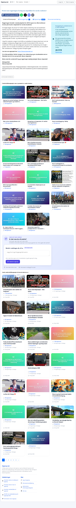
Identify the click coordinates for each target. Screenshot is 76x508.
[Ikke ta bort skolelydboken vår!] (13, 116)
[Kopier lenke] (32, 15)
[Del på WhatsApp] (21, 15)
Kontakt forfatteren (8, 77)
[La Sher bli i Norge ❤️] (13, 137)
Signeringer (39, 19)
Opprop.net (4, 2)
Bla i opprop (19, 2)
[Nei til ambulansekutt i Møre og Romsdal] (62, 95)
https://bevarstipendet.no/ (25, 51)
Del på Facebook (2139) (11, 15)
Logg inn (60, 2)
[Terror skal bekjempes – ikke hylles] (38, 95)
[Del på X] (25, 15)
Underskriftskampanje (9, 19)
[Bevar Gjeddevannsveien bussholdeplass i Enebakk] (38, 138)
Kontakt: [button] (26, 2)
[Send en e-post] (29, 15)
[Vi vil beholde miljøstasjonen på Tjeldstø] (38, 180)
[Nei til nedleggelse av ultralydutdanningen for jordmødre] (62, 159)
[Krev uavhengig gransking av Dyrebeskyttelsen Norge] (38, 159)
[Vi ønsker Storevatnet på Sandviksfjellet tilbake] (38, 201)
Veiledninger (6, 477)
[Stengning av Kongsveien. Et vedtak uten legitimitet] (38, 116)
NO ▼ (13, 2)
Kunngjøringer (25, 19)
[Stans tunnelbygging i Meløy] (62, 116)
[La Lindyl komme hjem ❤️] (62, 137)
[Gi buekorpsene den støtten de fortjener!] (62, 201)
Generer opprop (13, 261)
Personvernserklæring (54, 19)
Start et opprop (70, 2)
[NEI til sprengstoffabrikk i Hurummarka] (13, 180)
